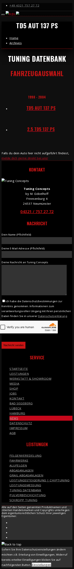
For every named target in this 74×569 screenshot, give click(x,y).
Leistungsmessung (25, 485)
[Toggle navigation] (3, 14)
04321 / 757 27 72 (37, 211)
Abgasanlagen (21, 470)
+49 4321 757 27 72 (24, 5)
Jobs (13, 393)
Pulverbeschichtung (27, 495)
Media (14, 383)
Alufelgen (18, 465)
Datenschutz (20, 423)
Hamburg (17, 413)
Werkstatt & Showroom (30, 379)
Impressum (18, 428)
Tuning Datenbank (25, 490)
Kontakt (16, 398)
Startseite (18, 369)
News (13, 418)
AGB (12, 433)
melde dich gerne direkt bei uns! (25, 158)
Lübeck (15, 408)
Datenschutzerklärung (52, 316)
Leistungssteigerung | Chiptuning (39, 480)
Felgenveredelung (25, 455)
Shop (13, 388)
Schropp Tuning (23, 500)
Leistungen (19, 374)
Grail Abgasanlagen (26, 475)
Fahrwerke (18, 460)
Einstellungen (41, 565)
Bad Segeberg (21, 403)
